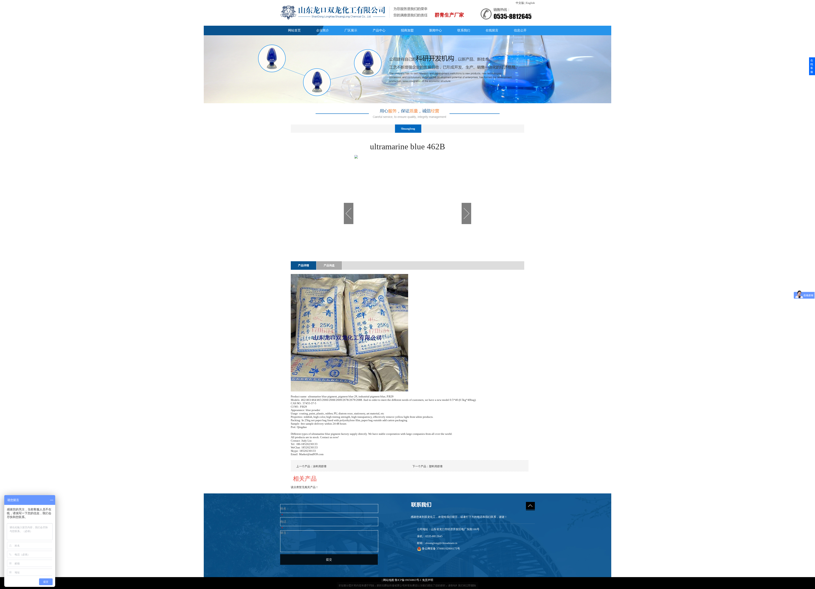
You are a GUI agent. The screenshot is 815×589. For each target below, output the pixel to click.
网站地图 (388, 580)
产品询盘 (329, 265)
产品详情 (303, 265)
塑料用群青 (436, 466)
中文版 (520, 2)
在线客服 (811, 66)
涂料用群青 (320, 466)
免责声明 (427, 580)
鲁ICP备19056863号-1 (408, 580)
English (530, 2)
